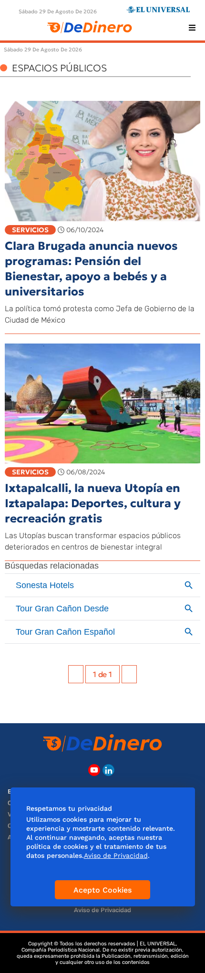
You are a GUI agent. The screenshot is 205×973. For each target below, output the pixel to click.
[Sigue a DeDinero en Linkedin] (108, 770)
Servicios (30, 230)
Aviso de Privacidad (102, 910)
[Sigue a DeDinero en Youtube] (94, 770)
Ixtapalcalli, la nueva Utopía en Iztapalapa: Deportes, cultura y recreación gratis (93, 503)
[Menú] (192, 27)
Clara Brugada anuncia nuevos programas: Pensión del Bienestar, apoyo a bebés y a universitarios (91, 269)
